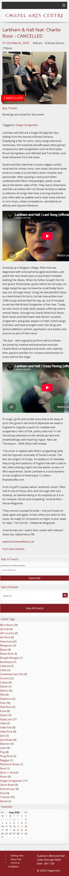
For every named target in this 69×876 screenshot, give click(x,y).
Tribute (4, 797)
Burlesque (6, 662)
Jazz (2, 735)
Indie (3, 723)
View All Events (34, 608)
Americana (6, 641)
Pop (2, 752)
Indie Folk (6, 727)
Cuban (4, 682)
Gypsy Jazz (6, 719)
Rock (3, 768)
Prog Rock (6, 756)
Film (2, 694)
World (3, 801)
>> (25, 812)
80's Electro (7, 625)
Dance (4, 686)
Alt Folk (4, 629)
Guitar (4, 715)
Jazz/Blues (6, 740)
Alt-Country (7, 633)
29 (22, 833)
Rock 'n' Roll (7, 772)
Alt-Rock (5, 637)
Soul (2, 793)
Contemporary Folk (11, 674)
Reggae (4, 760)
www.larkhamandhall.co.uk (18, 541)
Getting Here (17, 855)
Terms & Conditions (14, 864)
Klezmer (5, 744)
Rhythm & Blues (9, 764)
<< (2, 812)
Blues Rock (6, 653)
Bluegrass (6, 645)
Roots (3, 776)
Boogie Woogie (9, 658)
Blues (3, 649)
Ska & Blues (7, 785)
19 (10, 829)
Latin (3, 748)
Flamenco (6, 699)
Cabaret (5, 666)
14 (18, 826)
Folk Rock (6, 707)
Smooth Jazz (7, 789)
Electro (4, 690)
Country (5, 678)
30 (14, 819)
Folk (2, 703)
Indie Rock (6, 731)
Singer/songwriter (27, 125)
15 (22, 826)
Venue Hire (16, 859)
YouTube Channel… (14, 549)
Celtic (3, 670)
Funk (3, 711)
